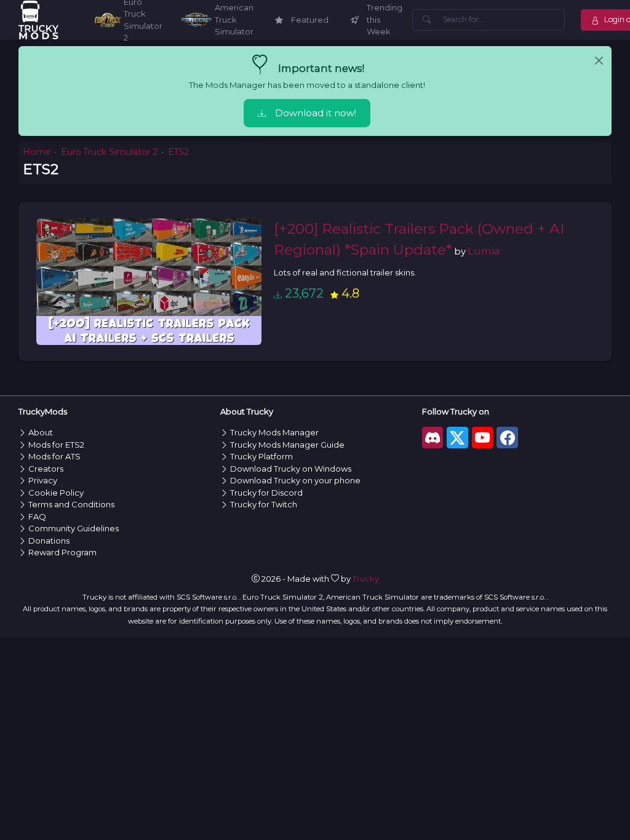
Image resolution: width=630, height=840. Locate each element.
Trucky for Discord (266, 492)
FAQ (37, 516)
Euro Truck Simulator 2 (109, 151)
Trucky (366, 579)
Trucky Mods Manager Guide (287, 445)
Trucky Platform (261, 456)
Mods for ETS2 (56, 445)
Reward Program (62, 552)
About (40, 432)
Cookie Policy (56, 492)
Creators (45, 468)
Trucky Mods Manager (274, 432)
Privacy (42, 480)
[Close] (599, 61)
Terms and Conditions (71, 504)
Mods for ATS (54, 456)
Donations (49, 540)
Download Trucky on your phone (295, 480)
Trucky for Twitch (263, 504)
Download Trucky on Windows (290, 468)
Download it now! (315, 113)
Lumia (484, 251)
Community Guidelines (73, 528)
